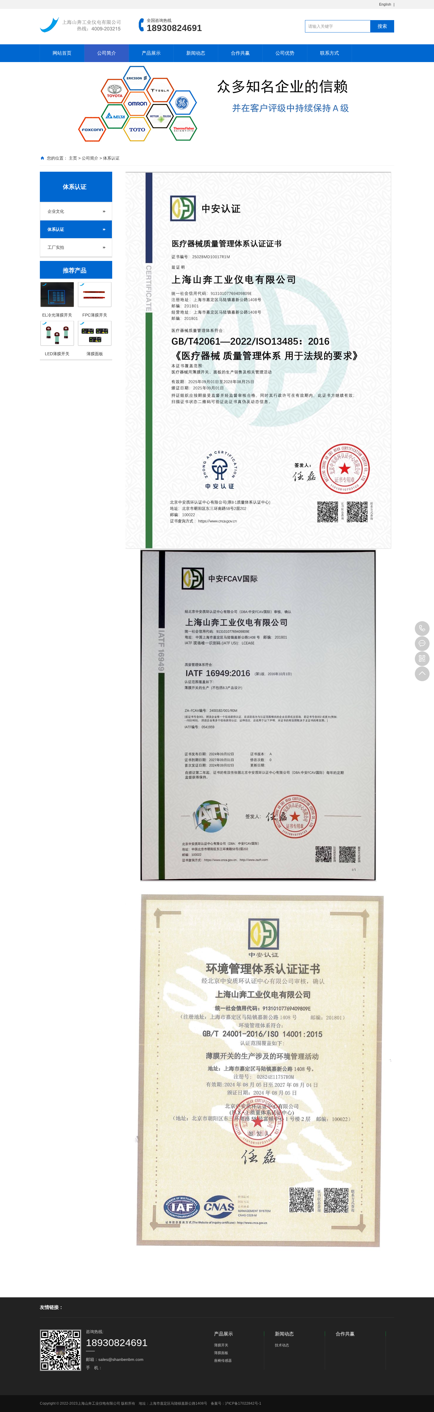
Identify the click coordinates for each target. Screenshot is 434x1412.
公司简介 (106, 53)
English (385, 4)
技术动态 (282, 1345)
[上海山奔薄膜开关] (80, 25)
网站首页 (62, 53)
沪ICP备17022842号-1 (243, 1403)
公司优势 (284, 53)
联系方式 (329, 53)
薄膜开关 (221, 1345)
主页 (73, 158)
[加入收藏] (393, 4)
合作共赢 (240, 53)
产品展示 (151, 53)
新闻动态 (195, 53)
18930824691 (422, 628)
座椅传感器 (223, 1361)
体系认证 (111, 158)
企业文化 (56, 211)
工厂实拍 (56, 247)
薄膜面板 (221, 1353)
